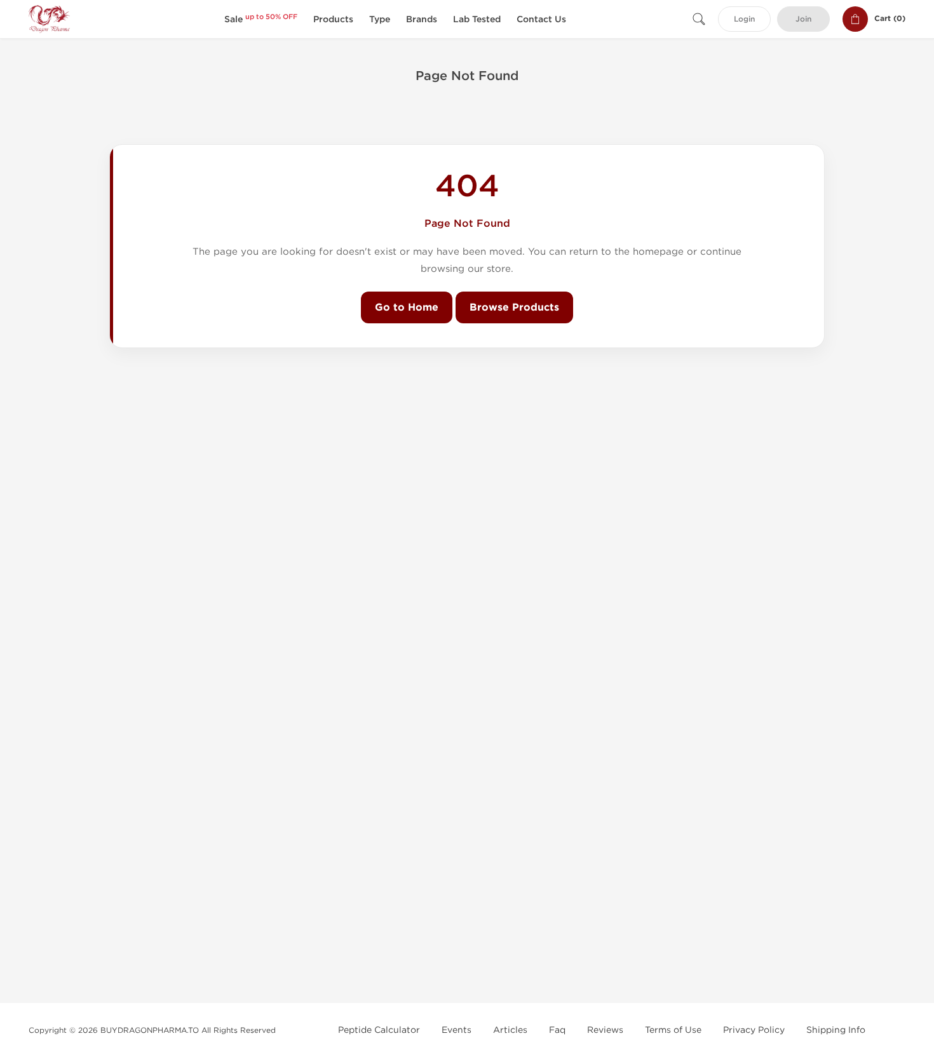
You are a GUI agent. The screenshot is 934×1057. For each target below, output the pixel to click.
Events (456, 1030)
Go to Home (406, 307)
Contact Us (541, 19)
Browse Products (514, 307)
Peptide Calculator (379, 1030)
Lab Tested (477, 19)
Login (744, 19)
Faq (557, 1030)
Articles (510, 1030)
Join (803, 19)
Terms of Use (673, 1030)
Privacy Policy (754, 1030)
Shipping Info (835, 1030)
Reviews (605, 1030)
